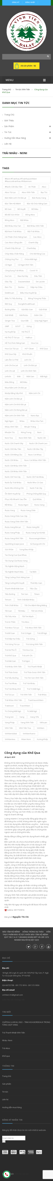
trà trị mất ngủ (33, 689)
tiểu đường (10, 594)
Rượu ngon (23, 504)
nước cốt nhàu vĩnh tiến (16, 465)
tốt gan (8, 611)
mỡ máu (23, 382)
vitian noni (26, 739)
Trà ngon (26, 661)
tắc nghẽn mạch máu (14, 571)
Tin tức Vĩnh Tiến (22, 89)
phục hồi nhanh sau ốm (16, 499)
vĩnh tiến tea (25, 728)
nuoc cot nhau (35, 454)
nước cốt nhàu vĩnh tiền (16, 471)
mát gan (30, 376)
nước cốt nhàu (11, 460)
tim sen (24, 594)
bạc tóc (44, 192)
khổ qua (44, 348)
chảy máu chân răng (14, 253)
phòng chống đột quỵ (36, 493)
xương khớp (42, 739)
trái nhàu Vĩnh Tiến (13, 700)
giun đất (24, 320)
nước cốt (42, 438)
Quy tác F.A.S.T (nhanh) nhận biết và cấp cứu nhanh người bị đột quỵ (26, 938)
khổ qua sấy (10, 354)
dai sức (8, 276)
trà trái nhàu (29, 683)
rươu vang (39, 504)
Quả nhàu (37, 499)
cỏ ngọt (8, 264)
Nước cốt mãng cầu (13, 454)
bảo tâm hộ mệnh (13, 203)
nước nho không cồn (14, 488)
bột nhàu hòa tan (13, 226)
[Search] (47, 56)
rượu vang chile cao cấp (16, 516)
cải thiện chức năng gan (16, 237)
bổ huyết (21, 209)
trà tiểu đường (11, 678)
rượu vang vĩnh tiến (14, 538)
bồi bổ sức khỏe (12, 214)
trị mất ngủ (32, 711)
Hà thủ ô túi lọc (12, 337)
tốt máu (21, 611)
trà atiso (25, 622)
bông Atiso (9, 220)
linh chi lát (10, 371)
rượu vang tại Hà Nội (35, 532)
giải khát (43, 309)
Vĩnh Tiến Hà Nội (21, 1174)
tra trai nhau (11, 683)
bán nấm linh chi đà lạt (15, 198)
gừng (29, 326)
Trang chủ (6, 1076)
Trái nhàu (42, 694)
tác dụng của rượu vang (16, 560)
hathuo (29, 337)
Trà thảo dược (11, 672)
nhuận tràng (30, 426)
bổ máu (35, 209)
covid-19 (33, 270)
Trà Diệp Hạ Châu (12, 638)
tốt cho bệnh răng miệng (35, 605)
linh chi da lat (11, 365)
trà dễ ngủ (42, 633)
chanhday (31, 248)
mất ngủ (43, 376)
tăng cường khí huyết (14, 583)
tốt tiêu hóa (10, 616)
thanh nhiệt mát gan (14, 588)
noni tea (9, 438)
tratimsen (9, 705)
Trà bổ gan (10, 633)
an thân (32, 186)
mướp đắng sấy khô (14, 393)
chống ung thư (12, 259)
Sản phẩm (9, 126)
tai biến (33, 571)
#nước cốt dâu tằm (13, 186)
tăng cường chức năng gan (17, 577)
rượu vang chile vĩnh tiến (16, 521)
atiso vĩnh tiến (28, 192)
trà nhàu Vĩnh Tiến (13, 666)
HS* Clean (29, 348)
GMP (7, 326)
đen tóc (8, 287)
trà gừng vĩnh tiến (34, 644)
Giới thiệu (9, 120)
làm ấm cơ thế (11, 359)
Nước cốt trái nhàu (35, 477)
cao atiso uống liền (13, 242)
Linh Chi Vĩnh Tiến (28, 371)
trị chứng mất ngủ (13, 711)
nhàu (22, 421)
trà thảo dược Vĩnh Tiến (34, 672)
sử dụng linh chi (37, 544)
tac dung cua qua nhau (16, 555)
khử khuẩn (27, 354)
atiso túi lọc (10, 192)
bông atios (30, 214)
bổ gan (8, 209)
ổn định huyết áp (12, 493)
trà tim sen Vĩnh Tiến (33, 678)
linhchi (8, 376)
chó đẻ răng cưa (37, 253)
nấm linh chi (34, 393)
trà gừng (30, 638)
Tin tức (5, 1091)
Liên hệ (5, 1099)
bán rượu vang (39, 198)
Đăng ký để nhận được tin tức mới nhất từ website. (24, 1130)
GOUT (17, 326)
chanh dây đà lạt (13, 248)
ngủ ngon (9, 421)
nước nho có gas (35, 482)
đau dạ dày (23, 276)
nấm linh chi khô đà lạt (15, 404)
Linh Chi (27, 359)
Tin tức (7, 132)
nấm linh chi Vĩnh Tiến (15, 415)
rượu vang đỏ (33, 527)
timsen (8, 599)
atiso (44, 186)
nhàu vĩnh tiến (11, 426)
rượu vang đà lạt (13, 527)
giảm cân (38, 315)
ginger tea (10, 320)
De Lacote (40, 281)
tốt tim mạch (28, 616)
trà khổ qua (10, 655)
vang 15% (34, 717)
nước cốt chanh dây (14, 443)
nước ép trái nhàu (13, 482)
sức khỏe (9, 549)
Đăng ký (15, 2)
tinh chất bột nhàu (25, 599)
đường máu (10, 309)
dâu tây (8, 281)
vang (22, 717)
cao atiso (37, 237)
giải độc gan (27, 309)
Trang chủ (6, 89)
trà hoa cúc (28, 650)
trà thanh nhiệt (35, 666)
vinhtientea (10, 739)
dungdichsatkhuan (26, 304)
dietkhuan (9, 292)
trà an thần (10, 622)
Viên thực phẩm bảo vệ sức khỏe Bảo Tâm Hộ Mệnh (26, 933)
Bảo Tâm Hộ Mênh (11, 932)
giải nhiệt (9, 315)
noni (39, 432)
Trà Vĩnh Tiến (26, 694)
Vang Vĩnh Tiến (27, 722)
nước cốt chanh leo (38, 443)
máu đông (9, 382)
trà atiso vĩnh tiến (33, 627)
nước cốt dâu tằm (13, 449)
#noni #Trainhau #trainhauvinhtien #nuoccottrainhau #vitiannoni (21, 179)
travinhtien (25, 705)
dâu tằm (38, 276)
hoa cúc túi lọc (12, 348)
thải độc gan (36, 583)
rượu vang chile (28, 510)
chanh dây (33, 242)
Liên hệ (7, 143)
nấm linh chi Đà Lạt (13, 398)
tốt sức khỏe (37, 611)
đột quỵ (8, 304)
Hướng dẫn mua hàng (15, 138)
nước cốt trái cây (13, 477)
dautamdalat (24, 281)
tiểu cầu (33, 588)
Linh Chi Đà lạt (30, 365)
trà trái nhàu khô (13, 689)
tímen (37, 594)
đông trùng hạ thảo (37, 298)
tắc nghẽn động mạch (14, 566)
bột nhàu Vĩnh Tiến (35, 226)
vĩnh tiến (9, 728)
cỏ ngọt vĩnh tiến (25, 264)
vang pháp (10, 722)
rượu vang (10, 510)
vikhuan (43, 722)
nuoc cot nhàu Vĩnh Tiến (35, 460)
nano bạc (35, 415)
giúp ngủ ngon (41, 320)
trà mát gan (10, 661)
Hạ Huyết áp (10, 331)
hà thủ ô (26, 331)
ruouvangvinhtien (37, 538)
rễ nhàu (8, 504)
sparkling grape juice (14, 544)
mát (18, 376)
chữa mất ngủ (31, 259)
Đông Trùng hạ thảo (33, 932)
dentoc (21, 287)
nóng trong (26, 432)
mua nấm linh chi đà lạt (15, 387)
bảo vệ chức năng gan (37, 203)
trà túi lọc (9, 694)
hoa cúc (34, 343)
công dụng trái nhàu (14, 270)
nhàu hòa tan (36, 421)
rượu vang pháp (12, 532)
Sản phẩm (6, 1084)
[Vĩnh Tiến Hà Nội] (26, 31)
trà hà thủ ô (10, 650)
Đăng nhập (30, 2)
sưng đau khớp (26, 549)
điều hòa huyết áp (28, 292)
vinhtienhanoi (29, 733)
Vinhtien (40, 728)
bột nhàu (24, 220)
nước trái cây (36, 488)
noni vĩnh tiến (25, 438)
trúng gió (9, 717)
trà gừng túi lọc (12, 644)
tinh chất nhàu (11, 605)
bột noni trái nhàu (13, 231)
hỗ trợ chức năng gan (15, 343)
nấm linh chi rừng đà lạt (16, 410)
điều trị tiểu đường (13, 298)
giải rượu (23, 315)
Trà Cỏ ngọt (26, 633)
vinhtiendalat (11, 733)
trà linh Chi (27, 655)
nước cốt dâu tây (35, 449)
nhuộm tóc (10, 432)
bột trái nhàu (34, 231)
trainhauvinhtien (35, 700)
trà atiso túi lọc (12, 627)
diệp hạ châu (36, 287)
